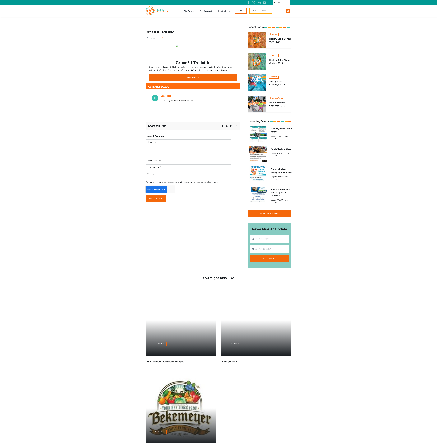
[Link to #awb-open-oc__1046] (288, 11)
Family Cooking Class (281, 148)
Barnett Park (229, 361)
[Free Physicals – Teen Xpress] (258, 127)
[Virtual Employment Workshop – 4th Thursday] (258, 188)
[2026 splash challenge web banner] (257, 75)
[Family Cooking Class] (258, 147)
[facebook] (248, 2)
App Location (160, 38)
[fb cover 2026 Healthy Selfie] (257, 32)
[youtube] (264, 2)
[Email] (236, 126)
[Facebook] (223, 126)
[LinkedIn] (231, 126)
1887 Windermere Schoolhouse (165, 361)
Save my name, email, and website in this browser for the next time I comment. (183, 182)
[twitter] (253, 2)
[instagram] (259, 2)
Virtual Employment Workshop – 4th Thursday (280, 192)
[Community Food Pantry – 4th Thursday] (258, 168)
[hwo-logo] (158, 7)
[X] (227, 126)
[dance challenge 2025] (257, 96)
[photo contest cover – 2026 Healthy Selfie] (257, 54)
